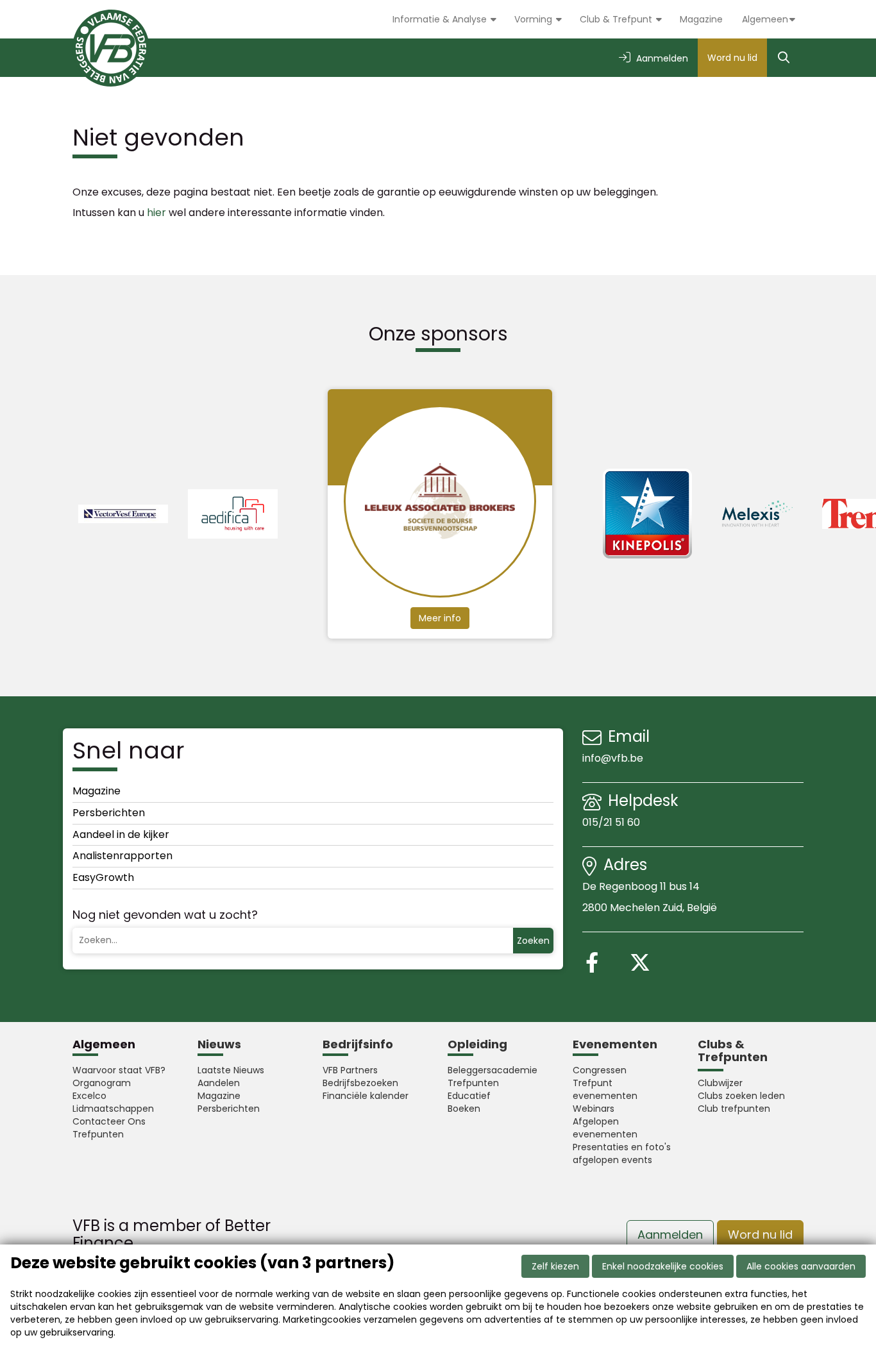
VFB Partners (350, 1070)
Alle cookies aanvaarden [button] (800, 1266)
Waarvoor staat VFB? (118, 1070)
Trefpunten (98, 1134)
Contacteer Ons (109, 1121)
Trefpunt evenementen (605, 1089)
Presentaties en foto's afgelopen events (622, 1153)
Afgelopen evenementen (605, 1128)
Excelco (89, 1095)
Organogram (101, 1083)
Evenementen (615, 1044)
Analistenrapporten (122, 855)
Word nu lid (732, 57)
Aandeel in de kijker (120, 834)
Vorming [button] (534, 19)
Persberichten (108, 812)
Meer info (440, 618)
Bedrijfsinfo (358, 1044)
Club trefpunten (734, 1108)
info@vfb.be (612, 758)
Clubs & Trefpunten (733, 1050)
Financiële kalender (366, 1095)
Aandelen (219, 1083)
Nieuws (219, 1044)
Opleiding (477, 1044)
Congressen (600, 1070)
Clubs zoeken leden (741, 1095)
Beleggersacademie (492, 1070)
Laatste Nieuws (231, 1070)
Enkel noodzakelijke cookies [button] (662, 1266)
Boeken (464, 1108)
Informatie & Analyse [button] (440, 19)
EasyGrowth (103, 877)
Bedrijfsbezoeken (360, 1083)
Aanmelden (670, 1235)
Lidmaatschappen (113, 1108)
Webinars (593, 1108)
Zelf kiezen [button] (555, 1266)
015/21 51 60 (612, 822)
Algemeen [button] (765, 19)
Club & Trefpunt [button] (617, 19)
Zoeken (533, 940)
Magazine (701, 19)
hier (156, 212)
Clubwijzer (720, 1083)
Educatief (469, 1095)
